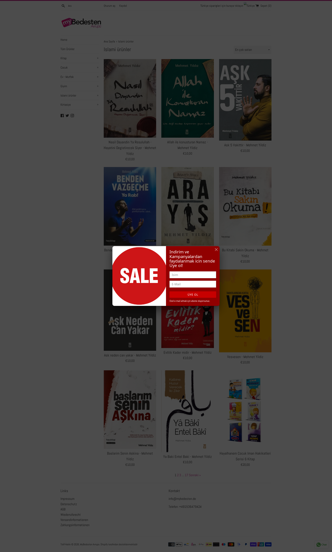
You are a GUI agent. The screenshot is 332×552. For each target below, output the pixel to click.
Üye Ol (193, 295)
